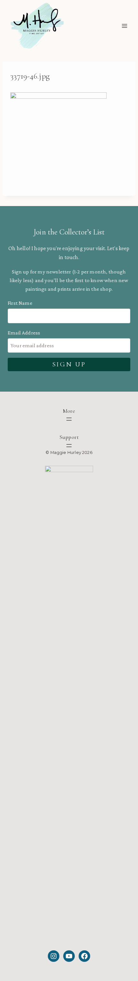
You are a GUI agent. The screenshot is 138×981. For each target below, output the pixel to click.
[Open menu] (124, 26)
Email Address (24, 333)
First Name (20, 303)
